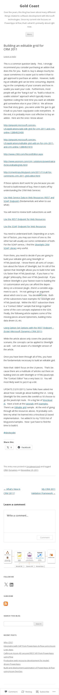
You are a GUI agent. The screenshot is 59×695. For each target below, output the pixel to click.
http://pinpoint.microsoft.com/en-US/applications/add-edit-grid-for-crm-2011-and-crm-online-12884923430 (29, 129)
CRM (6, 470)
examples (43, 403)
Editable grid (20, 407)
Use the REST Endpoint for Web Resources (25, 219)
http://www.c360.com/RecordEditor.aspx (23, 154)
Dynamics (13, 470)
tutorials (30, 403)
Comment (45, 537)
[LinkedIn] (11, 584)
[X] (6, 584)
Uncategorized (33, 466)
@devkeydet (10, 432)
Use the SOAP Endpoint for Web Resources (25, 226)
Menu (29, 34)
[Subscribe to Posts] (6, 605)
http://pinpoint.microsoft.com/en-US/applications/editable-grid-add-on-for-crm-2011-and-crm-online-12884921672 (29, 143)
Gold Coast (29, 6)
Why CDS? (8, 642)
